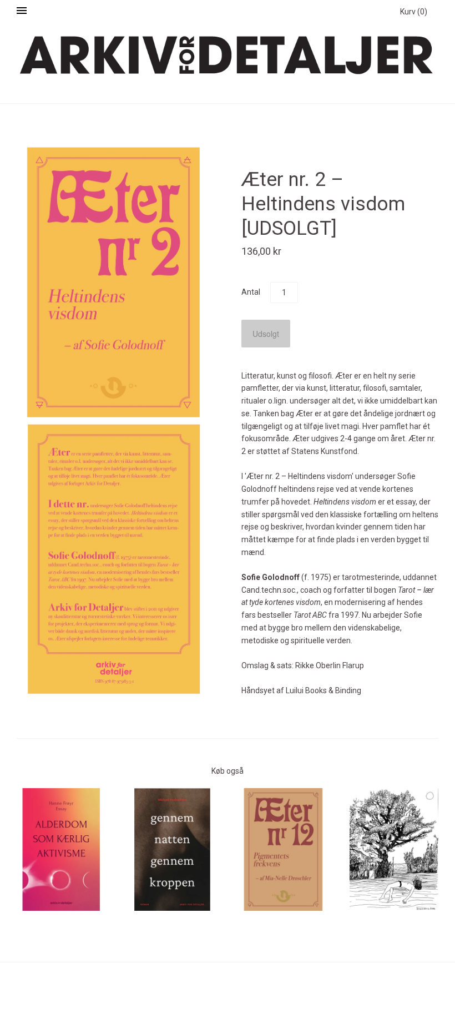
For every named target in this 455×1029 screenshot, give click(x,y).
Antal (250, 291)
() (413, 11)
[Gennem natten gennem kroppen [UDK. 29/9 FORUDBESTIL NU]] (172, 849)
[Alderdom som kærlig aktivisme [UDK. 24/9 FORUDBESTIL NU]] (61, 849)
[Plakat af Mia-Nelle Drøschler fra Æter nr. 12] (393, 850)
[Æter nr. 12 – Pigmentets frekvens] (283, 849)
